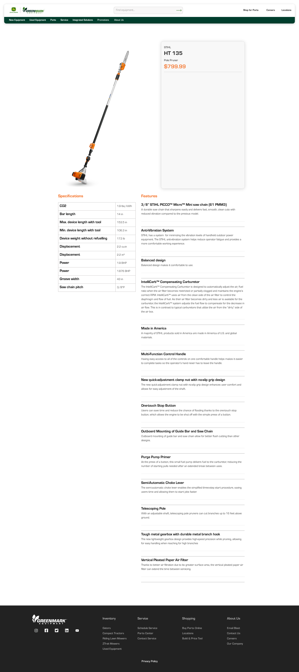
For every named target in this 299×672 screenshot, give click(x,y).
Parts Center (145, 633)
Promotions (103, 20)
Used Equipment (112, 649)
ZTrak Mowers (111, 644)
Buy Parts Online (192, 628)
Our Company (235, 644)
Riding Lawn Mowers (115, 638)
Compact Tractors (113, 633)
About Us (119, 20)
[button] (286, 10)
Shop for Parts (251, 10)
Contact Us (233, 633)
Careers (270, 10)
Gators (107, 628)
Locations (187, 633)
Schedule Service (147, 628)
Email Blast (233, 628)
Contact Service (147, 638)
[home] (33, 10)
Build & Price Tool (192, 638)
